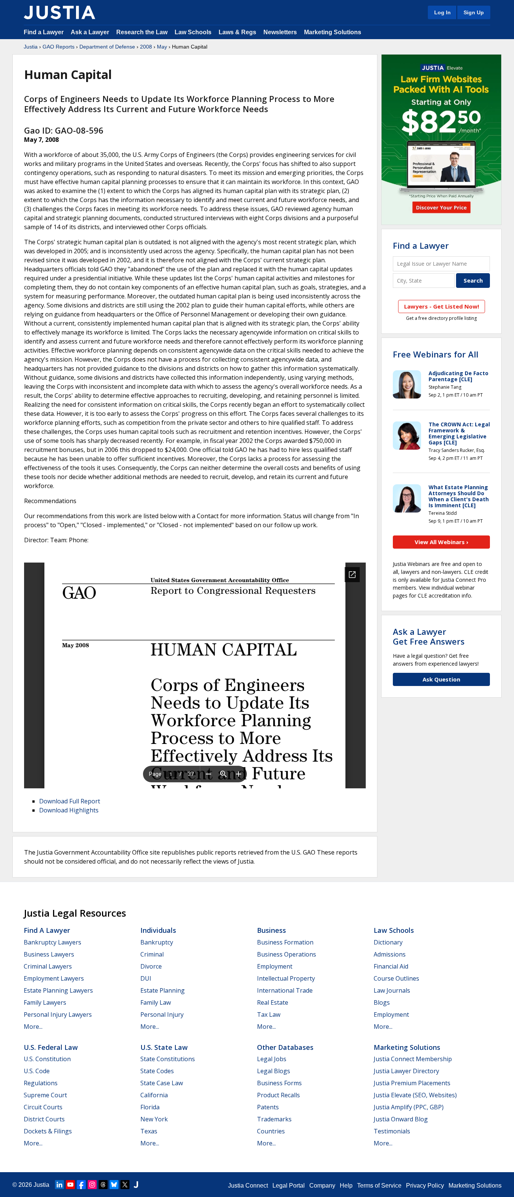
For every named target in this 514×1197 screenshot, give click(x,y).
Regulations (41, 1083)
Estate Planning (162, 990)
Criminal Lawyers (48, 966)
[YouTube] (70, 1184)
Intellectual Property (286, 978)
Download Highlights (69, 810)
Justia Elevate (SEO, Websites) (415, 1095)
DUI (145, 978)
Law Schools (193, 32)
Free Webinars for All (435, 354)
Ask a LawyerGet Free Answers (429, 636)
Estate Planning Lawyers (58, 990)
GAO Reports (59, 47)
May (162, 47)
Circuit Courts (43, 1107)
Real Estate (272, 1002)
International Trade (285, 990)
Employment (274, 966)
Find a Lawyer (44, 32)
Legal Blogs (273, 1071)
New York (154, 1119)
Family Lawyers (45, 1002)
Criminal (152, 954)
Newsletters (280, 32)
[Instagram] (92, 1184)
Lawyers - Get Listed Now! (441, 306)
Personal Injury (162, 1014)
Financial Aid (391, 966)
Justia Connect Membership (413, 1059)
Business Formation (285, 942)
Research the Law (141, 32)
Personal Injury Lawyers (58, 1014)
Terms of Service (379, 1185)
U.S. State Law (164, 1047)
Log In (442, 12)
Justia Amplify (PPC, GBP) (409, 1107)
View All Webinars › (441, 542)
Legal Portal (288, 1185)
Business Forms (279, 1083)
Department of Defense (107, 47)
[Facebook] (81, 1184)
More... (33, 1026)
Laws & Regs (237, 32)
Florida (150, 1107)
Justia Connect (248, 1185)
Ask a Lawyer (91, 32)
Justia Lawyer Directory (406, 1071)
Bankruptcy (156, 942)
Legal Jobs (271, 1059)
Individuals (158, 930)
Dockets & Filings (48, 1131)
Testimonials (392, 1131)
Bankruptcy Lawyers (52, 942)
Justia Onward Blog (401, 1119)
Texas (148, 1131)
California (154, 1095)
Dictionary (388, 942)
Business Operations (286, 954)
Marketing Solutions (332, 32)
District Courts (44, 1119)
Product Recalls (278, 1095)
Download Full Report (69, 801)
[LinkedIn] (59, 1184)
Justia (31, 47)
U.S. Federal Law (51, 1047)
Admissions (390, 954)
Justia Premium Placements (412, 1083)
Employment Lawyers (54, 978)
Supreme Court (45, 1095)
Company (322, 1185)
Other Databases (285, 1047)
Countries (271, 1131)
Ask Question (441, 679)
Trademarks (274, 1119)
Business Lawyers (49, 954)
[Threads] (103, 1184)
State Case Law (161, 1083)
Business (271, 930)
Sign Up (474, 12)
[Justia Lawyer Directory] (135, 1184)
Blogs (382, 1002)
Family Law (155, 1002)
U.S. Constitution (47, 1059)
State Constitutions (167, 1059)
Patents (268, 1107)
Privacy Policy (425, 1185)
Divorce (151, 966)
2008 (146, 47)
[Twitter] (124, 1184)
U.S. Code (37, 1071)
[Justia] (59, 12)
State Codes (157, 1071)
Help (346, 1185)
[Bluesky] (114, 1184)
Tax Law (268, 1014)
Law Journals (392, 990)
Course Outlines (396, 978)
